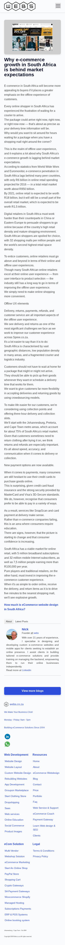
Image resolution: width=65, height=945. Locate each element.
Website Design (13, 761)
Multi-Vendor (12, 850)
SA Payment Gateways (17, 891)
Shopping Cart (12, 879)
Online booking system (17, 920)
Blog (35, 778)
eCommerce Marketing (17, 862)
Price (35, 790)
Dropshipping (12, 802)
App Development (14, 784)
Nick (25, 629)
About (9, 621)
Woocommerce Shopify (17, 897)
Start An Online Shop (16, 868)
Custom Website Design (18, 772)
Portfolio (37, 796)
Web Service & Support (45, 807)
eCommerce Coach (43, 813)
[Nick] (11, 639)
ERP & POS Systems (16, 914)
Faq (35, 801)
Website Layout (13, 767)
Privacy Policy (40, 856)
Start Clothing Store (15, 796)
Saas (7, 808)
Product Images (13, 831)
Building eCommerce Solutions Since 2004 (24, 727)
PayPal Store (12, 874)
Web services (12, 814)
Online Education (14, 819)
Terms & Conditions (43, 850)
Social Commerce (14, 825)
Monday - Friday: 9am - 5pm (17, 720)
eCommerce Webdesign (46, 772)
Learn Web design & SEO (44, 827)
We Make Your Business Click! (18, 712)
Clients (36, 835)
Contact (37, 784)
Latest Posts (21, 621)
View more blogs (33, 690)
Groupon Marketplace (17, 790)
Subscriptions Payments (18, 908)
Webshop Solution (15, 856)
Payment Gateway (43, 819)
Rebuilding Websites (16, 778)
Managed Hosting (14, 902)
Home (36, 761)
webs (36, 633)
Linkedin (26, 670)
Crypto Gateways (14, 885)
